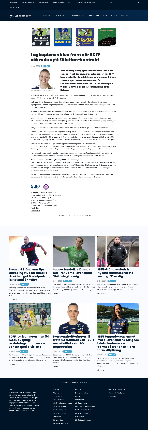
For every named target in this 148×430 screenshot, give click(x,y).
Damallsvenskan (81, 393)
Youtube (84, 382)
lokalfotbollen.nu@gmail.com (86, 2)
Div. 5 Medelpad (59, 410)
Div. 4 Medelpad (59, 406)
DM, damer (79, 416)
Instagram (74, 382)
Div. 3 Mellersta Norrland (62, 403)
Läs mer (12, 300)
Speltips (124, 16)
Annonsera (13, 2)
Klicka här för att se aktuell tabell (73, 215)
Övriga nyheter (110, 16)
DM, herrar (57, 416)
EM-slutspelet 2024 (60, 423)
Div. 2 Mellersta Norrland (84, 410)
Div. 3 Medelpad (81, 413)
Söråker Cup (58, 420)
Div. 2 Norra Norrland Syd (85, 406)
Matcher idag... (61, 16)
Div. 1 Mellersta (81, 403)
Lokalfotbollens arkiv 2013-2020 (62, 2)
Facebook (65, 382)
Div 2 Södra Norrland (83, 420)
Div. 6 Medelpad (59, 413)
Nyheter (46, 16)
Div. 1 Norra (79, 400)
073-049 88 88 (14, 8)
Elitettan (45, 66)
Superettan (57, 396)
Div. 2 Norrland (58, 400)
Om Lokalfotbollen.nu (28, 2)
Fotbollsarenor (43, 2)
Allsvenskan (57, 393)
